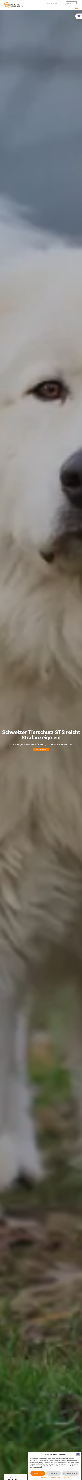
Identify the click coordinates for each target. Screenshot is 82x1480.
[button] (78, 1455)
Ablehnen (54, 1473)
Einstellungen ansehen (70, 1473)
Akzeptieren (38, 1473)
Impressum (66, 1477)
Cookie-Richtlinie (44, 1477)
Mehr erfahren (41, 749)
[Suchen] (76, 3)
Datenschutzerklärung (56, 1477)
